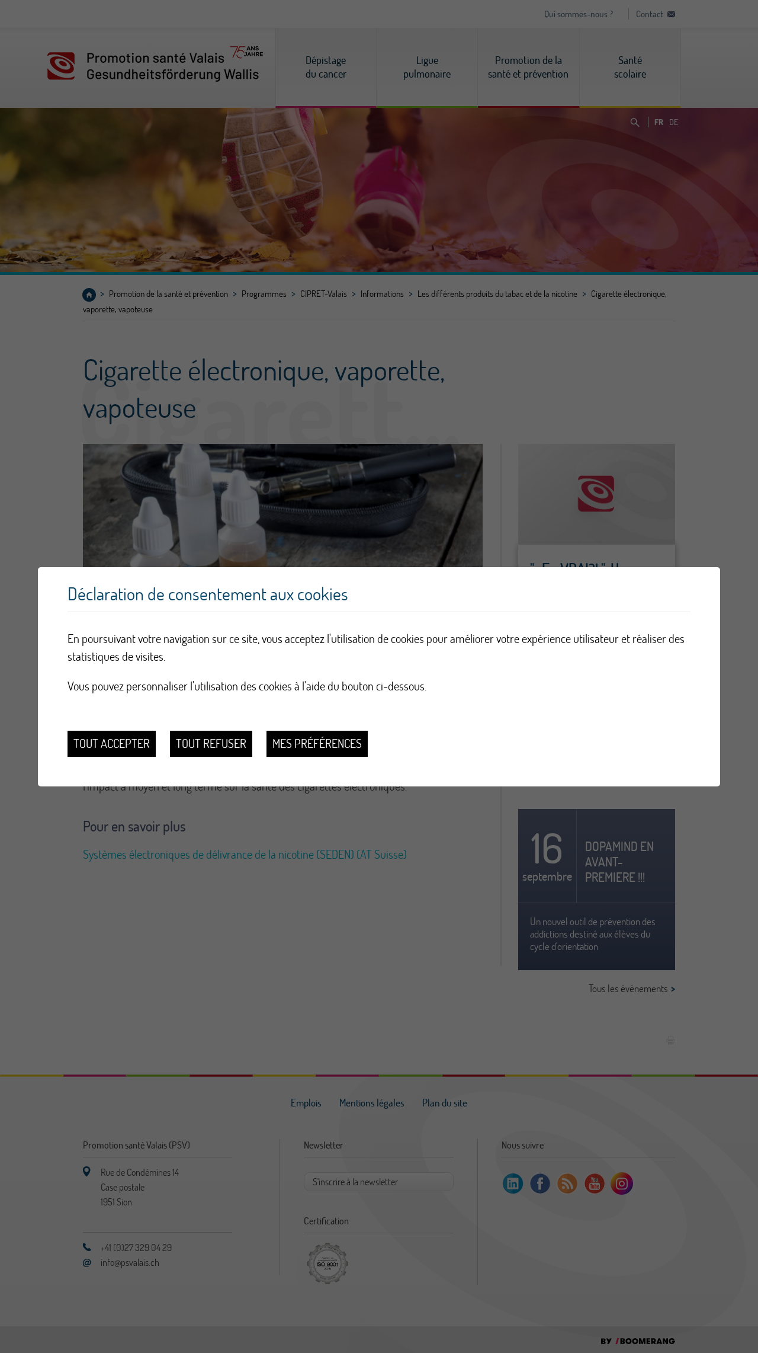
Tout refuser (211, 743)
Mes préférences (317, 743)
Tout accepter (111, 743)
